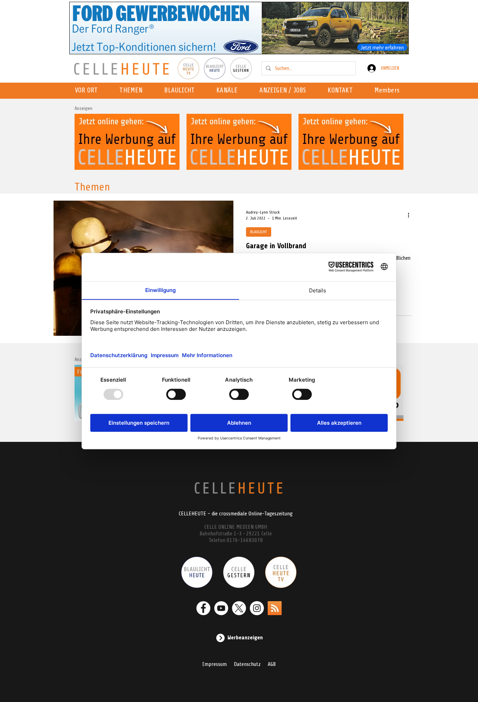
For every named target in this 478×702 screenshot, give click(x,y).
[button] (229, 91)
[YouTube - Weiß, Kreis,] (221, 608)
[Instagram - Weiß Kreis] (257, 608)
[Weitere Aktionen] (411, 215)
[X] (239, 608)
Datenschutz (247, 664)
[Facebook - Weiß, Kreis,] (203, 608)
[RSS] (275, 608)
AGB (272, 664)
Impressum (214, 664)
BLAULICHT (258, 231)
